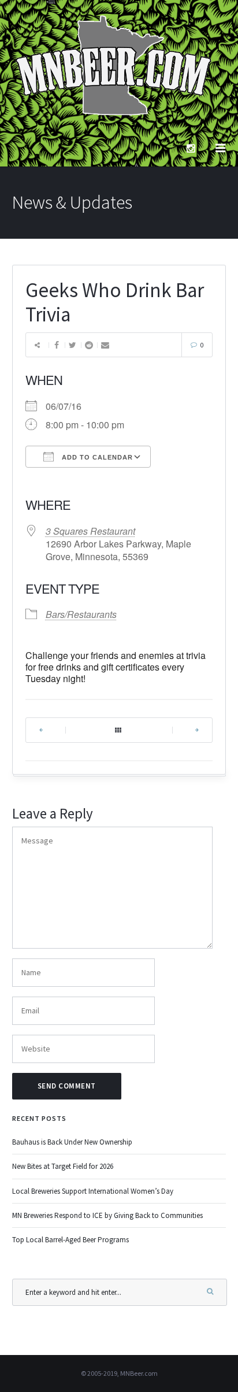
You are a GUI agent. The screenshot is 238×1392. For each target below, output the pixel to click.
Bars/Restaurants (81, 614)
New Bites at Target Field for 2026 (62, 1166)
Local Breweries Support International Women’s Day (92, 1191)
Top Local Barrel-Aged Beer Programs (70, 1240)
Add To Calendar (96, 457)
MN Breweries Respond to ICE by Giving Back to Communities (107, 1215)
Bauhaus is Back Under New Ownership (72, 1142)
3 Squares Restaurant (90, 531)
